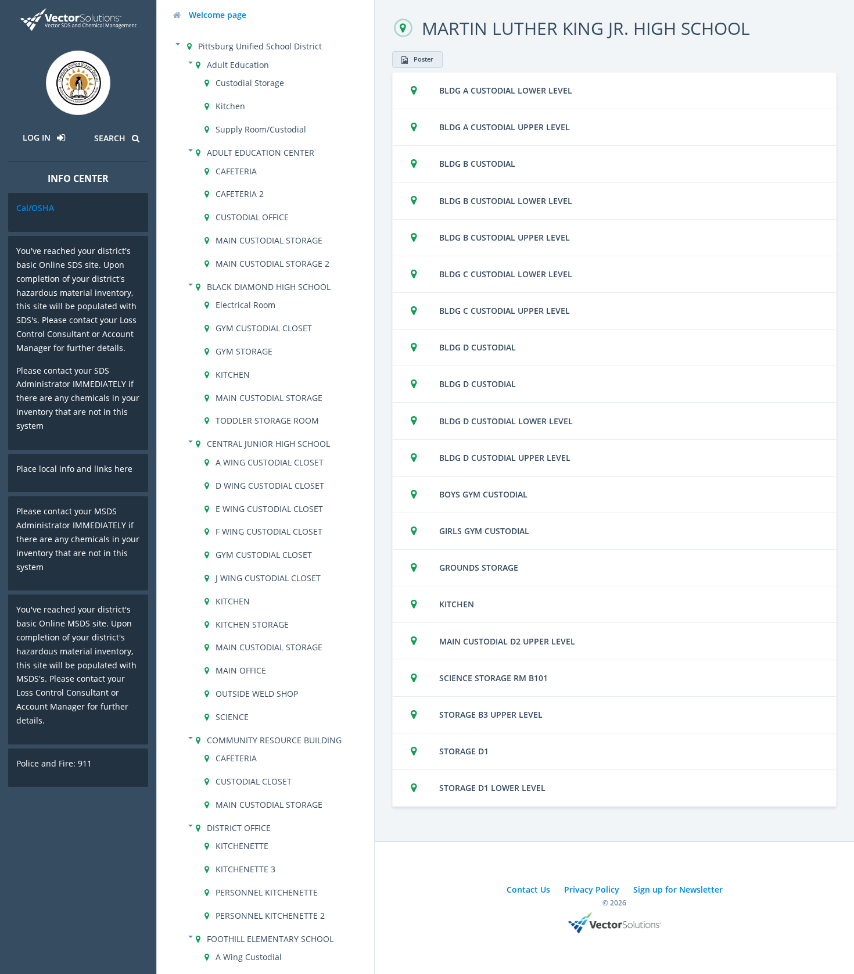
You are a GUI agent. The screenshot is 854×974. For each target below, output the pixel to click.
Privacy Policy (591, 889)
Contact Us (528, 889)
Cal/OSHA (35, 207)
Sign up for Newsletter (678, 889)
